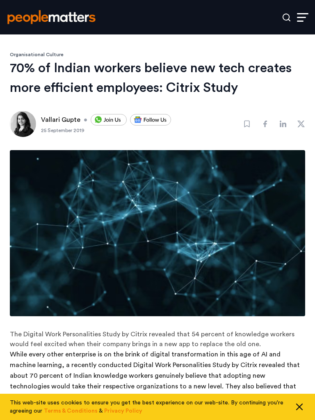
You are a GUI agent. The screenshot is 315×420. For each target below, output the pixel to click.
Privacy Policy (123, 411)
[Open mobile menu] (302, 17)
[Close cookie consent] (299, 407)
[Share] (265, 124)
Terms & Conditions (71, 411)
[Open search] (286, 17)
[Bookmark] (247, 124)
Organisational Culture (37, 54)
